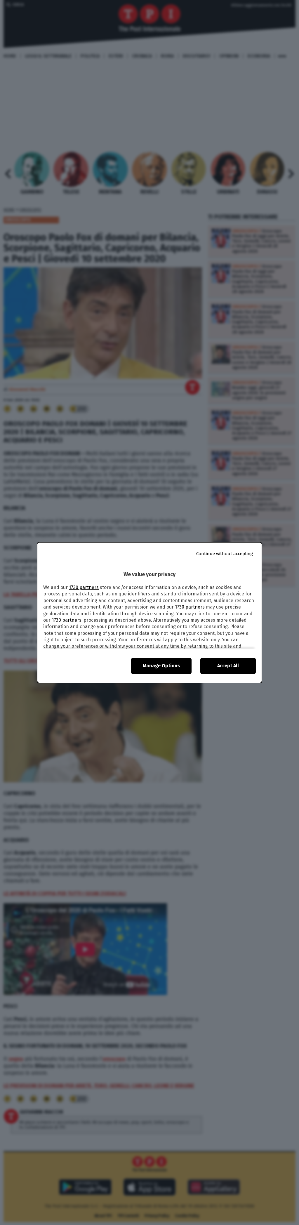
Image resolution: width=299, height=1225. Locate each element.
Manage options (161, 665)
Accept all (228, 665)
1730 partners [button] (84, 587)
